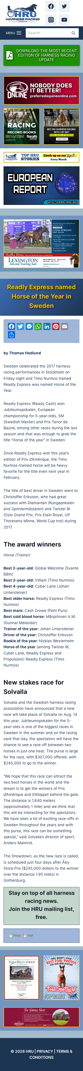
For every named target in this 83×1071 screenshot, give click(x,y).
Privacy (45, 1051)
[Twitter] (64, 6)
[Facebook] (50, 6)
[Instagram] (50, 19)
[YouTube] (64, 19)
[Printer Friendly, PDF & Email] (41, 935)
